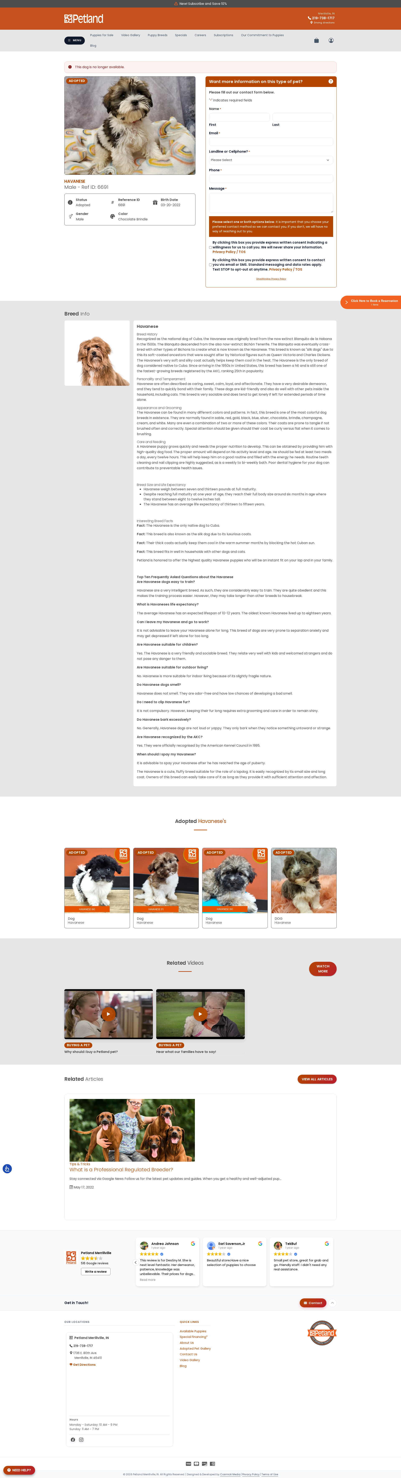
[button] (333, 1262)
